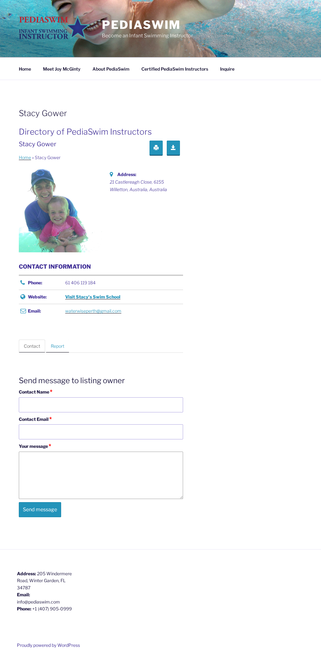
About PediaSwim (110, 69)
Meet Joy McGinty (62, 69)
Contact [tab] (32, 346)
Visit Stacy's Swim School (92, 296)
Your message (35, 446)
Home (25, 69)
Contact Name (35, 392)
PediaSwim (141, 25)
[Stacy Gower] (61, 209)
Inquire (227, 69)
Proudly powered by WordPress (48, 645)
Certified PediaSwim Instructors (174, 69)
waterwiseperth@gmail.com (93, 311)
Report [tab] (57, 346)
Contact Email (35, 419)
